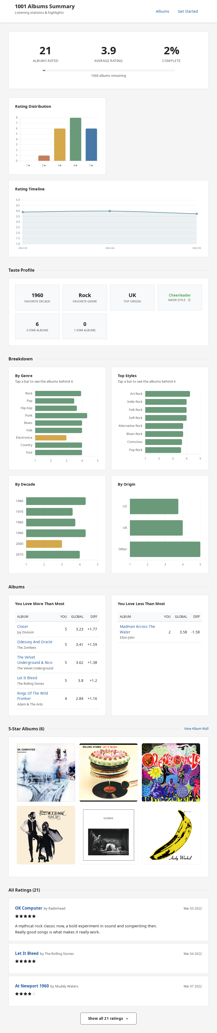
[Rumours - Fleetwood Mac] (46, 835)
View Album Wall (196, 728)
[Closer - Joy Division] (108, 835)
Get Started (188, 11)
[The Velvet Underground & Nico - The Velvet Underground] (171, 835)
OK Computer (28, 908)
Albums (162, 11)
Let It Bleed (27, 677)
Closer (22, 626)
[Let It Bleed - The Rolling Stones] (108, 772)
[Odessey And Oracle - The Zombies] (171, 772)
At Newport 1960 (32, 986)
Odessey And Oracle (34, 641)
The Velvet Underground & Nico (34, 660)
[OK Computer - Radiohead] (46, 772)
